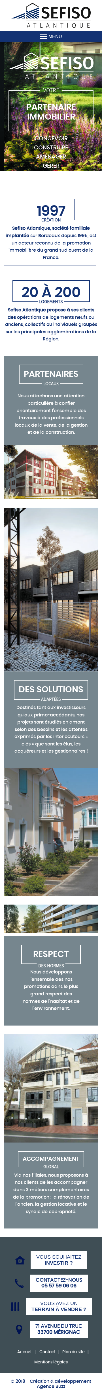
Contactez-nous (59, 1283)
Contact (47, 1352)
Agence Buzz (51, 1386)
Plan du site (73, 1352)
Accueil (25, 1352)
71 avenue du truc (58, 1329)
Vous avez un (58, 1306)
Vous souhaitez (58, 1260)
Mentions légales (51, 1362)
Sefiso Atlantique (51, 15)
